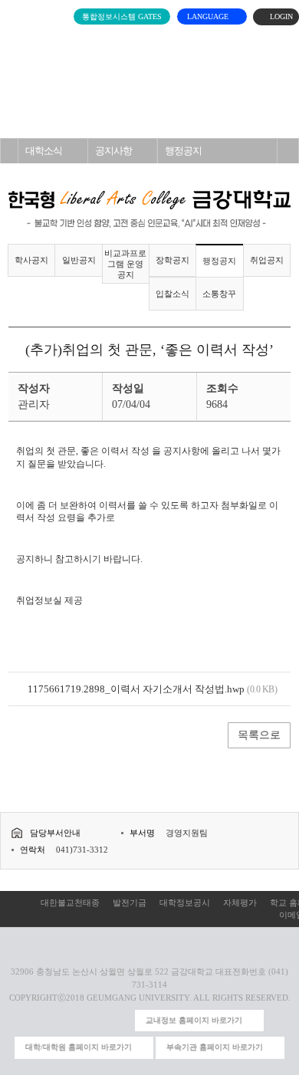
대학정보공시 (184, 902)
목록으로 (259, 735)
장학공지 (172, 260)
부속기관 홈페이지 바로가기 (214, 1047)
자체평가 (240, 902)
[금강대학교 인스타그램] (45, 1021)
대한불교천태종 (70, 902)
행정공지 (183, 151)
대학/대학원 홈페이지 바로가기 (78, 1047)
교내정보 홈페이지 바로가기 (194, 1020)
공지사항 (113, 151)
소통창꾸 (219, 293)
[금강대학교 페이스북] (95, 1021)
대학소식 (43, 151)
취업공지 (267, 260)
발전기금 (129, 902)
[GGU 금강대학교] (146, 42)
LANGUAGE (209, 16)
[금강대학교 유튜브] (71, 1021)
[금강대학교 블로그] (120, 1021)
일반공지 (79, 260)
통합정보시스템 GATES (122, 16)
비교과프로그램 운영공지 (125, 263)
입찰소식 (172, 293)
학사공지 (31, 260)
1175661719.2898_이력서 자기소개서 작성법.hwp (136, 689)
